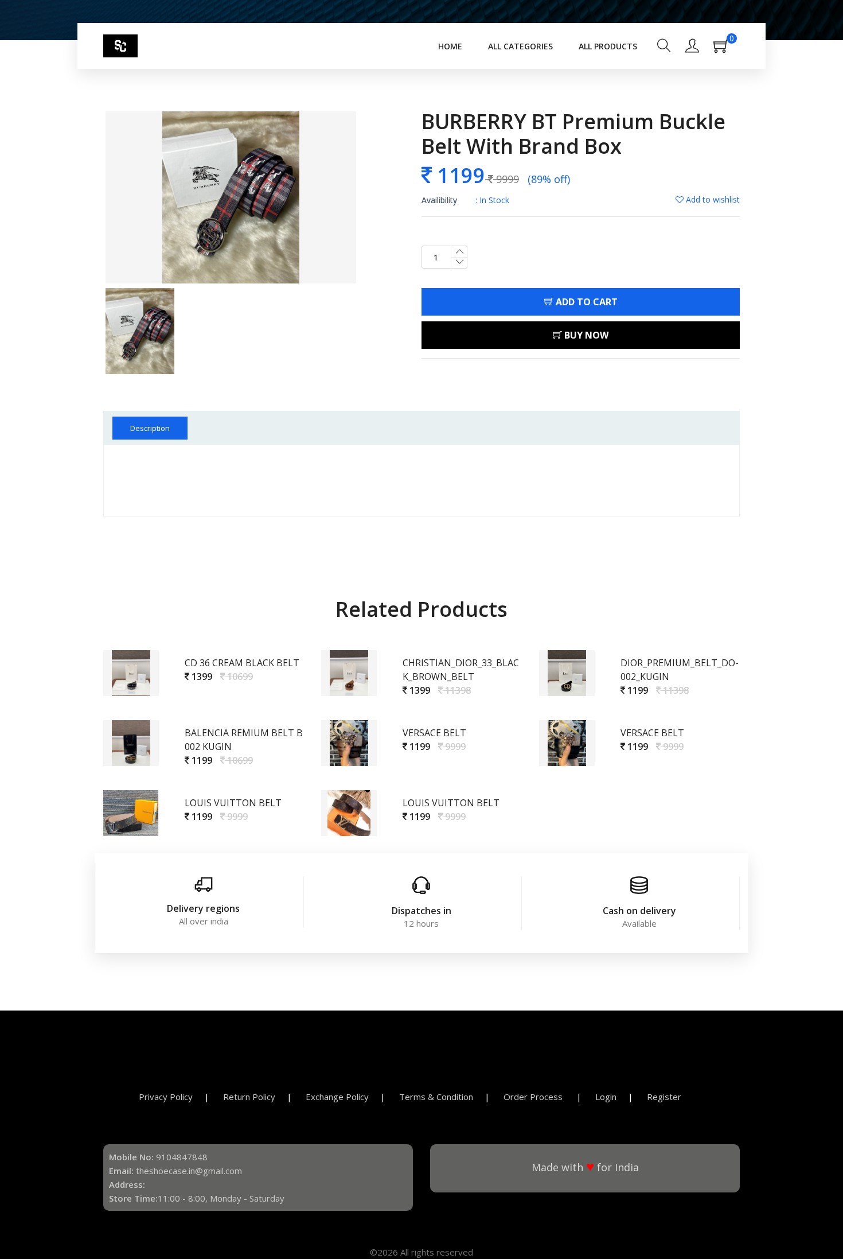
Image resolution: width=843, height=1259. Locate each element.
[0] (726, 49)
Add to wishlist (712, 199)
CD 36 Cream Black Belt (242, 662)
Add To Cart (585, 302)
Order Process (534, 1096)
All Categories (520, 46)
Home (450, 46)
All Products (608, 46)
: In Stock (465, 200)
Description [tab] (150, 428)
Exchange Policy (337, 1096)
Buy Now (585, 335)
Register (664, 1096)
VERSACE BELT (434, 732)
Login (605, 1096)
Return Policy (249, 1096)
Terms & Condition (436, 1096)
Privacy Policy (166, 1096)
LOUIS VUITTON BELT (233, 802)
